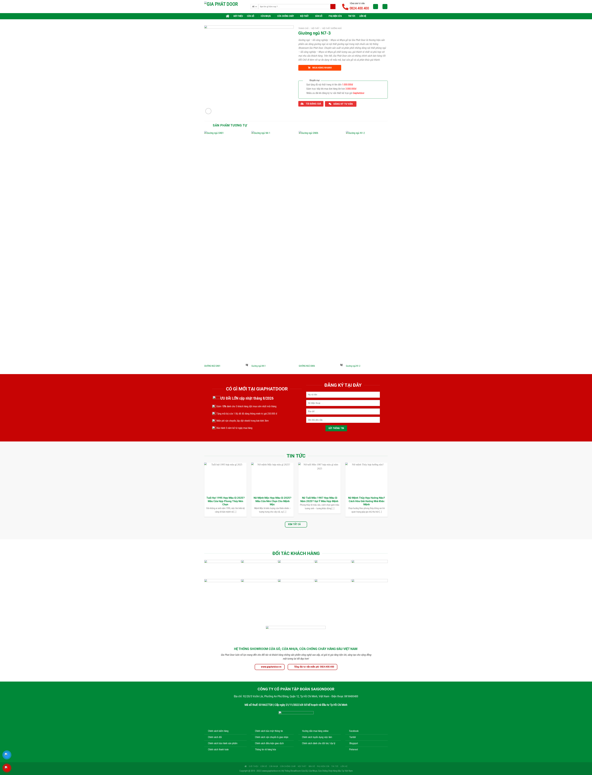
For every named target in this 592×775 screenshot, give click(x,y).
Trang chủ (303, 28)
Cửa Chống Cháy (285, 16)
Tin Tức (351, 16)
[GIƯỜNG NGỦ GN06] (320, 246)
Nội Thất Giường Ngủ (332, 28)
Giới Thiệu (238, 16)
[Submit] (332, 6)
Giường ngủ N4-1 (258, 366)
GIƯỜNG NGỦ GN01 (212, 366)
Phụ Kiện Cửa (335, 16)
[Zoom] (208, 111)
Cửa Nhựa (266, 16)
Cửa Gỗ (250, 16)
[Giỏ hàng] (384, 6)
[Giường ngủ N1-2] (368, 246)
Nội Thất (304, 16)
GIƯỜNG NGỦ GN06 (307, 366)
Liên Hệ (362, 16)
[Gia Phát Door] (225, 6)
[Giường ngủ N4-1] (273, 246)
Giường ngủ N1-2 (353, 366)
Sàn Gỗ (318, 16)
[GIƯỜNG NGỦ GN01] (226, 246)
